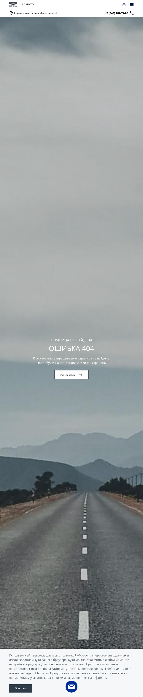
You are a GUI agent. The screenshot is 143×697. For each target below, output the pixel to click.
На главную (67, 374)
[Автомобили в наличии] (124, 4)
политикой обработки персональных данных (93, 655)
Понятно (20, 688)
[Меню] (132, 4)
